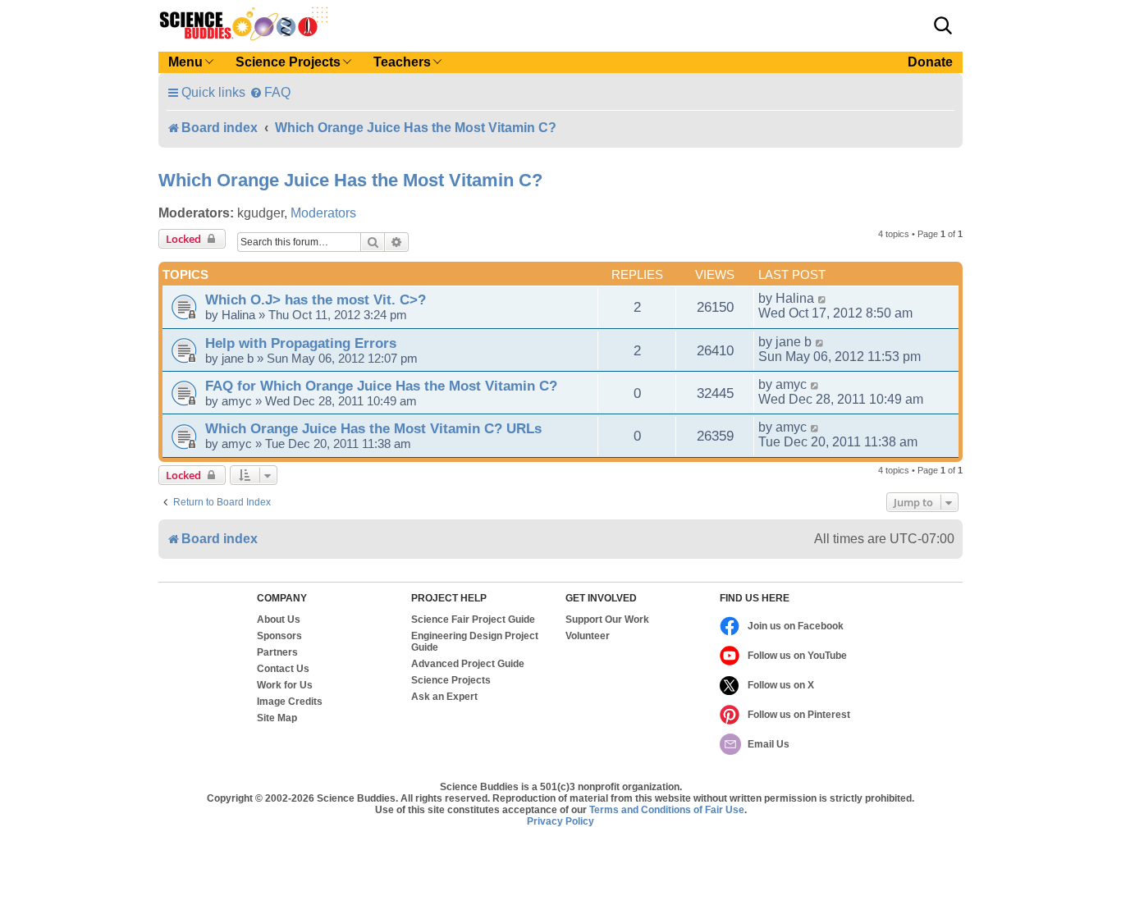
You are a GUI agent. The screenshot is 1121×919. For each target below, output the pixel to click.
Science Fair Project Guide (473, 619)
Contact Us (283, 668)
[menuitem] (270, 92)
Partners (277, 652)
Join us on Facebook (796, 626)
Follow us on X (781, 685)
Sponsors (279, 636)
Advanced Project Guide (467, 664)
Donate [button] (930, 62)
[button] (943, 25)
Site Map (277, 718)
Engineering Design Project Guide (474, 641)
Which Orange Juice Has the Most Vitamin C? (350, 180)
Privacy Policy (560, 821)
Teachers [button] (402, 62)
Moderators (323, 213)
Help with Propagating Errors (300, 343)
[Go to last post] (822, 298)
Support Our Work (607, 619)
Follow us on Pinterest (799, 714)
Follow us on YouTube (797, 655)
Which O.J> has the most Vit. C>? (315, 299)
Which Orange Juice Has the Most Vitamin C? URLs (373, 428)
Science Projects (451, 680)
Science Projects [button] (288, 62)
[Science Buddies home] (243, 24)
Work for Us (285, 685)
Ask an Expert (444, 696)
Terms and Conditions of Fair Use (666, 810)
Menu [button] (185, 62)
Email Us (768, 744)
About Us (278, 619)
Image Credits (290, 701)
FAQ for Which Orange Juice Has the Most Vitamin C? (381, 385)
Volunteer (587, 636)
